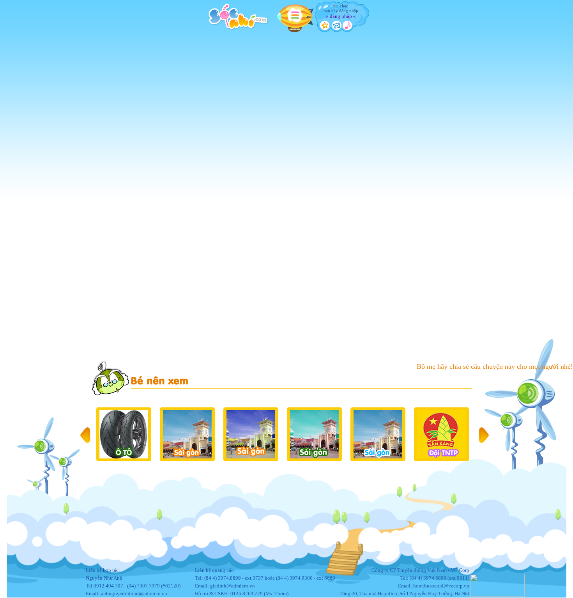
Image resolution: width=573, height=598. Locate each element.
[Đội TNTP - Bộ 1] (441, 434)
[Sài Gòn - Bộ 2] (250, 434)
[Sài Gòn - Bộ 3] (314, 434)
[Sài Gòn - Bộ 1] (187, 434)
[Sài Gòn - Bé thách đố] (377, 434)
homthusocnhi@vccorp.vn (441, 586)
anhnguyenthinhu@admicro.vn (134, 593)
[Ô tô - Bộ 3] (123, 434)
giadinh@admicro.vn (232, 586)
